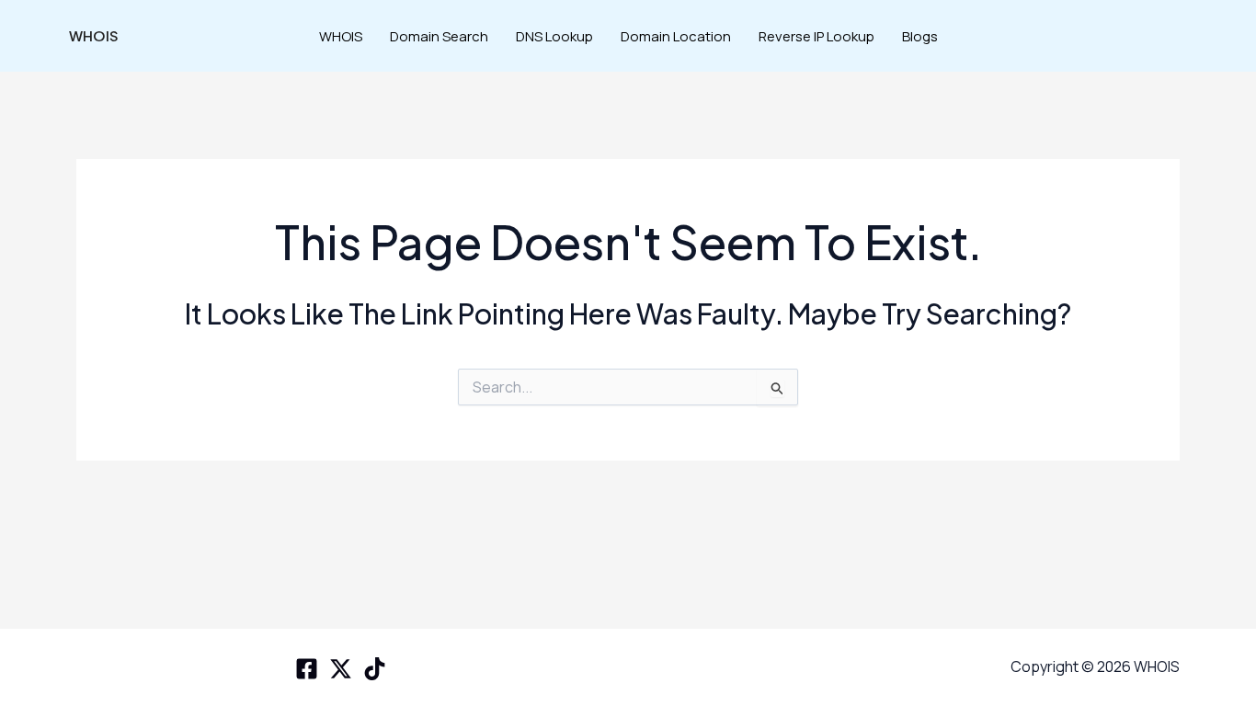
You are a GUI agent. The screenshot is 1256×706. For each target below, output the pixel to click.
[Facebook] (306, 668)
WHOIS (94, 35)
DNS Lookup (554, 36)
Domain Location (676, 36)
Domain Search (439, 36)
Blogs (920, 36)
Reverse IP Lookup (816, 36)
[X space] (340, 668)
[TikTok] (374, 668)
